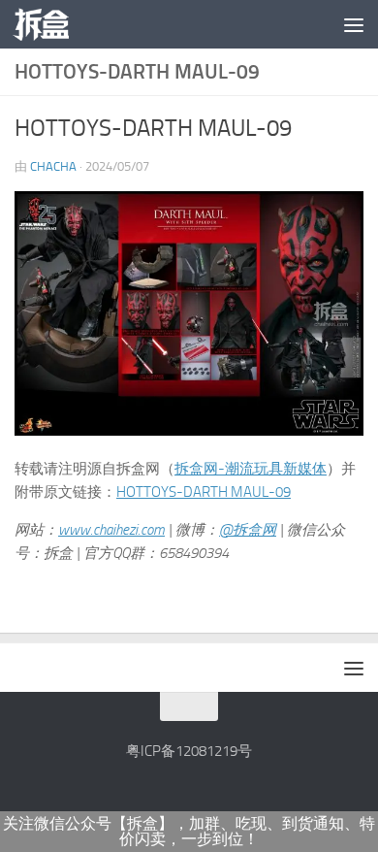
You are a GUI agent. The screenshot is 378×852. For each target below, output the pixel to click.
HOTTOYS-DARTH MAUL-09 (203, 492)
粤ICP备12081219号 (189, 751)
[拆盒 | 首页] (50, 24)
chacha (53, 166)
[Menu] (354, 24)
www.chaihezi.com (111, 530)
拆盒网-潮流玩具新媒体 (250, 468)
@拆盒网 (247, 530)
